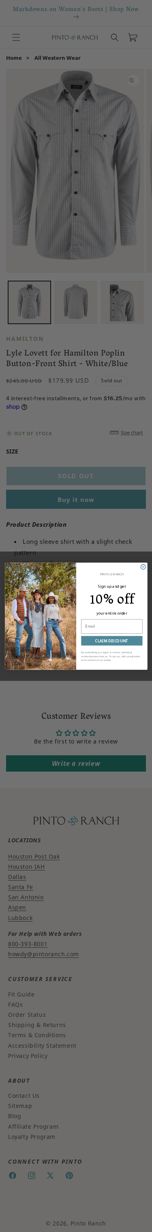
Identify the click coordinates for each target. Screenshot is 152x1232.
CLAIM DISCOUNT (111, 640)
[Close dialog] (143, 566)
